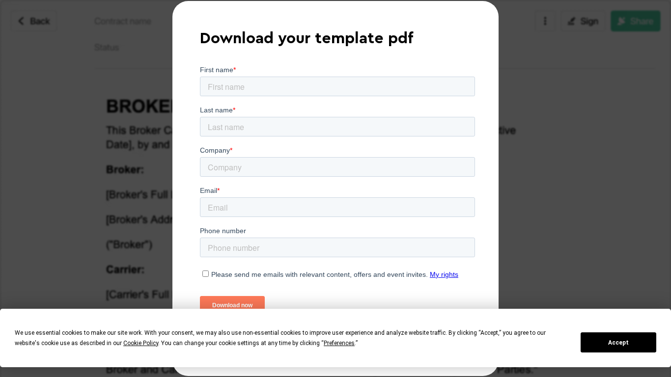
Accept (618, 342)
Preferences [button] (339, 343)
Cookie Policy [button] (140, 343)
